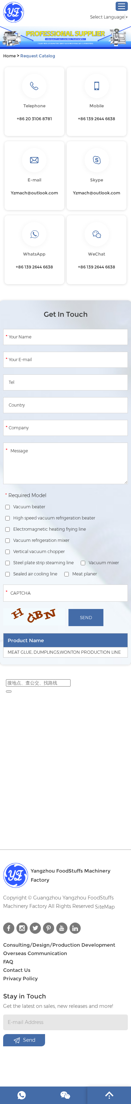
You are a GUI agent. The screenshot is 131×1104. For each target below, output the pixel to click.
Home (9, 55)
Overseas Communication (35, 953)
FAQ (8, 962)
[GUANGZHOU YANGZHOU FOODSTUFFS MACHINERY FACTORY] (13, 12)
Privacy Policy (20, 978)
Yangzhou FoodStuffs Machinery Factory (70, 875)
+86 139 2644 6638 (34, 267)
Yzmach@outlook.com (34, 192)
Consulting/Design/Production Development (59, 945)
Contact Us (16, 970)
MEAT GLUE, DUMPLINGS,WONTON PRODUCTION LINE (64, 652)
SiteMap (105, 907)
